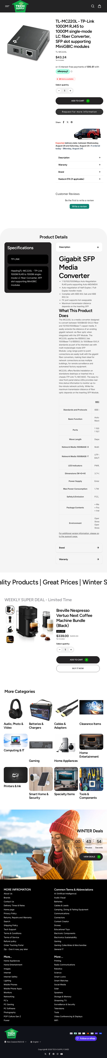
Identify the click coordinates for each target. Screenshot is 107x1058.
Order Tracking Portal (13, 945)
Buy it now (78, 668)
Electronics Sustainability (65, 937)
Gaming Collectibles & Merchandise (70, 945)
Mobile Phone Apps (13, 988)
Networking (9, 996)
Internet (7, 972)
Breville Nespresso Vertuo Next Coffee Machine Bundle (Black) (74, 618)
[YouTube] (61, 1054)
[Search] (93, 6)
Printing (57, 961)
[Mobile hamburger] (7, 6)
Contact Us (9, 901)
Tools (56, 1012)
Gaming (57, 941)
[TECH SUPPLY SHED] (20, 6)
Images (7, 968)
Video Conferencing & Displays (68, 1016)
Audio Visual (59, 897)
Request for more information (79, 111)
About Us (8, 893)
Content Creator (61, 921)
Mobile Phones (10, 984)
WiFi (56, 1020)
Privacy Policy (10, 913)
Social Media (60, 984)
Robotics (58, 968)
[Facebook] (63, 122)
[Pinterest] (71, 122)
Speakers (58, 992)
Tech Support (10, 929)
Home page (9, 909)
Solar (56, 988)
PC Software (9, 1008)
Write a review (79, 206)
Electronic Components (64, 933)
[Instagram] (57, 1054)
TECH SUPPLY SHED (60, 1049)
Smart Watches (61, 980)
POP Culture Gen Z (12, 1016)
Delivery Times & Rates (14, 905)
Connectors (59, 917)
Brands (7, 897)
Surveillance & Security (64, 1004)
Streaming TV (60, 1000)
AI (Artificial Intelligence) (65, 893)
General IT (59, 949)
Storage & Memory (62, 996)
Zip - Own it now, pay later (16, 949)
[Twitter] (67, 122)
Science (57, 972)
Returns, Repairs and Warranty (18, 917)
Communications (61, 913)
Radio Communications (64, 964)
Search (7, 921)
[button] (99, 6)
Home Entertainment (13, 964)
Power (6, 1020)
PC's (6, 1000)
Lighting (7, 980)
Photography (10, 1012)
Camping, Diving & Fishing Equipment (71, 909)
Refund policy (10, 941)
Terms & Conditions (12, 933)
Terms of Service (11, 937)
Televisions (59, 1008)
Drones (57, 925)
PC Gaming (9, 1004)
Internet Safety (10, 976)
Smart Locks (60, 976)
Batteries (58, 901)
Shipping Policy (11, 925)
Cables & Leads (61, 905)
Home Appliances (12, 961)
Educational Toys (62, 929)
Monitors (8, 992)
